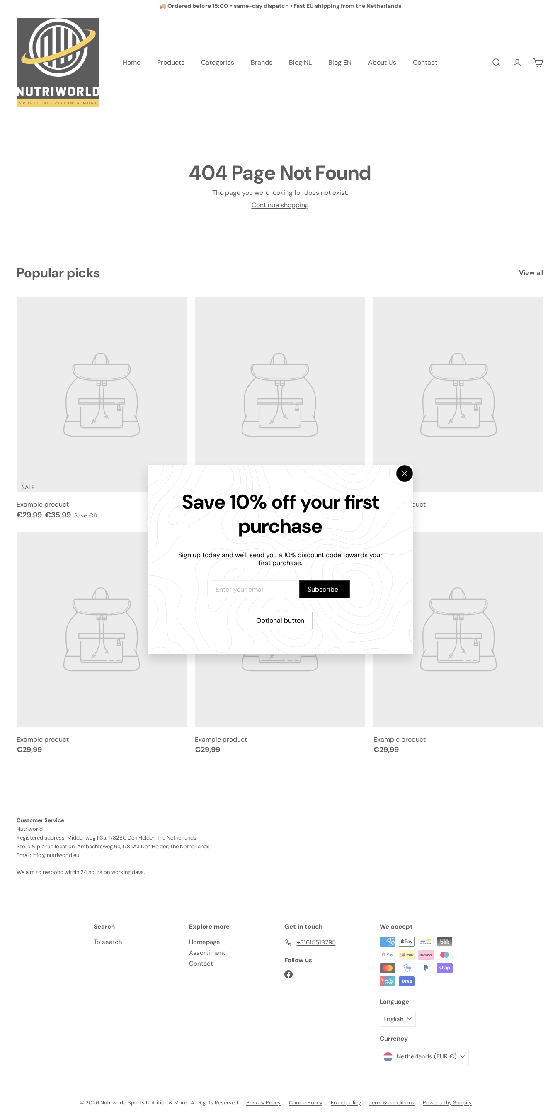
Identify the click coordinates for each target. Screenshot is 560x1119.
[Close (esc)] (404, 473)
